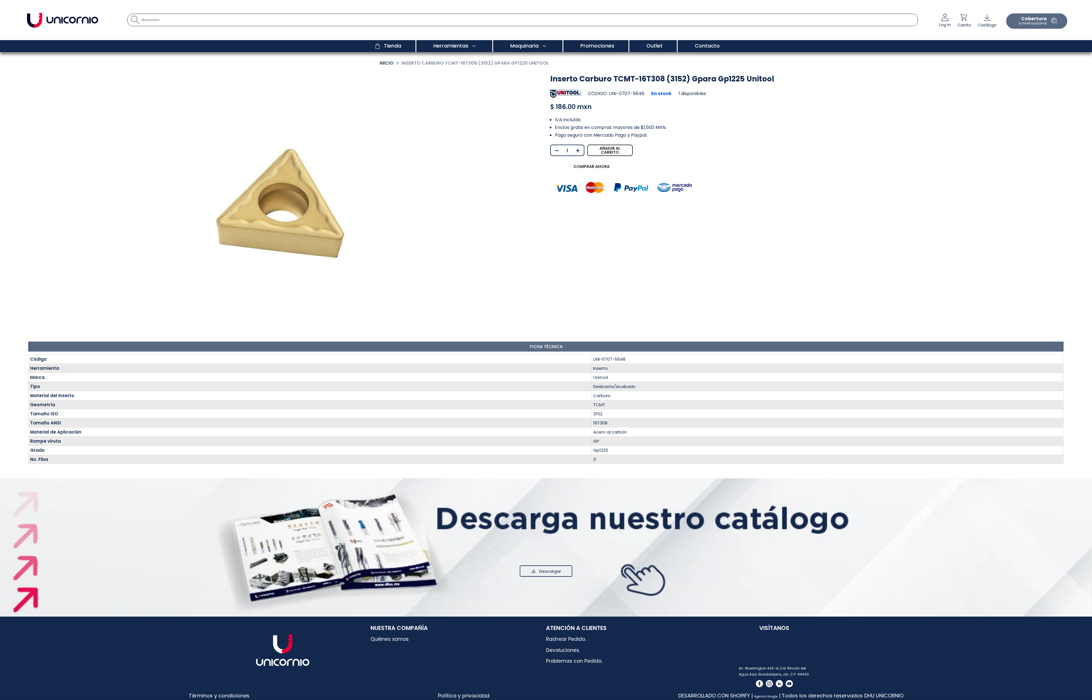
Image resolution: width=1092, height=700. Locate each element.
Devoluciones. (563, 650)
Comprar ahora (592, 166)
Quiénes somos (390, 639)
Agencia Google (765, 696)
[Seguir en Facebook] (759, 683)
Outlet (654, 45)
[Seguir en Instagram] (769, 683)
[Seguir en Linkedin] (779, 683)
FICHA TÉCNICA (546, 347)
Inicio (387, 63)
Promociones (597, 45)
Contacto (707, 45)
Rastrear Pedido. (566, 639)
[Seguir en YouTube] (789, 683)
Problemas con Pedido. (574, 661)
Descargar (550, 571)
